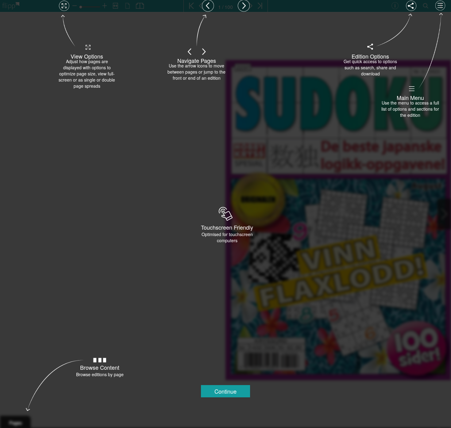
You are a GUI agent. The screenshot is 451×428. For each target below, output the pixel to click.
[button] (225, 391)
